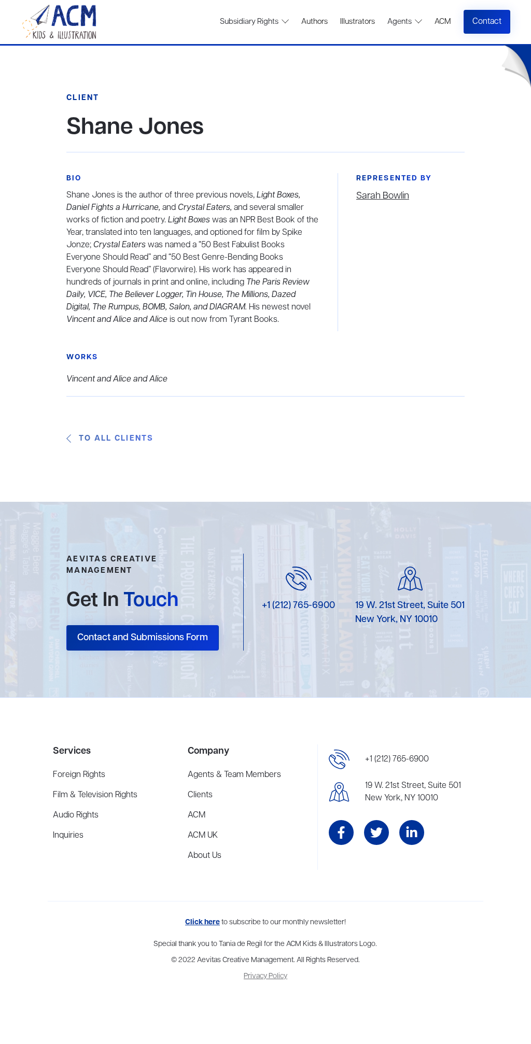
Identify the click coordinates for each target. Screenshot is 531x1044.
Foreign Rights (79, 775)
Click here (202, 922)
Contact (486, 21)
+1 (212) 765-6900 (298, 605)
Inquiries (68, 835)
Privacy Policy (265, 976)
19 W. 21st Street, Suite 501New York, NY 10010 (413, 792)
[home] (60, 22)
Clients (200, 795)
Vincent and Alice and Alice (116, 379)
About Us (204, 856)
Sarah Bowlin (382, 196)
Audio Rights (76, 815)
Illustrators (357, 22)
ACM (443, 22)
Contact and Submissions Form (142, 637)
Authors (314, 22)
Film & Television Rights (95, 795)
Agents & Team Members (234, 775)
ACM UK (203, 835)
